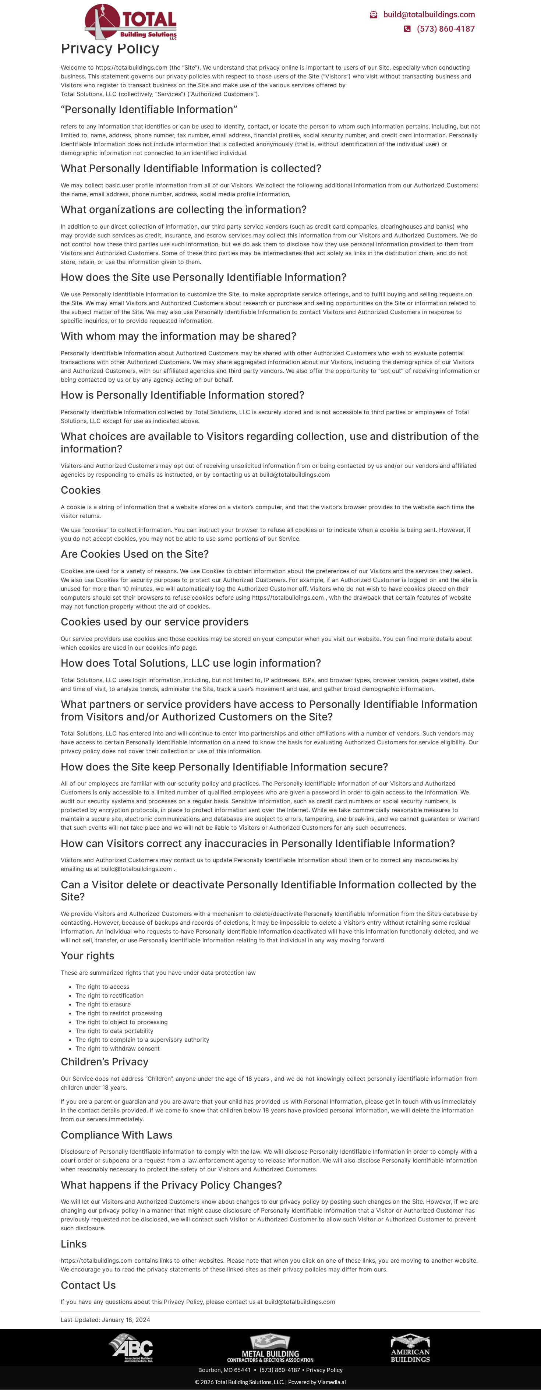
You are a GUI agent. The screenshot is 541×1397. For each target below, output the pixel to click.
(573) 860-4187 (279, 1369)
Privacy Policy (324, 1369)
